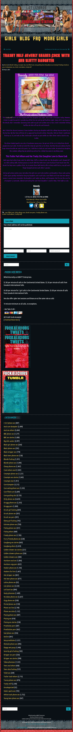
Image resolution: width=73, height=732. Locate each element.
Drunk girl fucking (58, 65)
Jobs (46, 724)
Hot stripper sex (9, 575)
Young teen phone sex (11, 698)
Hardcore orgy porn (10, 564)
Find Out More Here (12, 320)
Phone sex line (9, 607)
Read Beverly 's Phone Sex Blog (36, 202)
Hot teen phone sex (10, 578)
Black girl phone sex (11, 444)
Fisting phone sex (10, 528)
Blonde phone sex (10, 463)
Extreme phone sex (10, 524)
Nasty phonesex (9, 593)
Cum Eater (8, 49)
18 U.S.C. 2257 (32, 724)
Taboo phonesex (9, 662)
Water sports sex (9, 691)
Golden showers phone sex (13, 553)
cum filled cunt (9, 212)
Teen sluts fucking (10, 669)
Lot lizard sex (8, 589)
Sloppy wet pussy (9, 647)
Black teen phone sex (11, 455)
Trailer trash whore (20, 67)
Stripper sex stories (10, 658)
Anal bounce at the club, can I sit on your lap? (56, 49)
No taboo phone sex (11, 597)
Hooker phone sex (10, 568)
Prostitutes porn (9, 626)
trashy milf (18, 214)
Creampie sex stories (11, 477)
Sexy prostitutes (9, 640)
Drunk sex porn (9, 517)
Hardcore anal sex (10, 560)
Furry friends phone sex (12, 539)
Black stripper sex (10, 452)
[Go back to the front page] (36, 19)
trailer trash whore (8, 214)
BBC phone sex (9, 434)
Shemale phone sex (10, 644)
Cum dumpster (9, 484)
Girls (11, 38)
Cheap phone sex (10, 466)
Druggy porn (8, 506)
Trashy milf (29, 67)
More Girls (56, 38)
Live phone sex (9, 586)
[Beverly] (36, 192)
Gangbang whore (10, 546)
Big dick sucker (9, 441)
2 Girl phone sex (9, 423)
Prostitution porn (10, 629)
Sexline (6, 636)
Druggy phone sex (10, 502)
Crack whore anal (10, 470)
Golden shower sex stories (13, 549)
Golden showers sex (10, 557)
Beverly (6, 65)
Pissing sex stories (10, 622)
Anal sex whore (9, 430)
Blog (25, 38)
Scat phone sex (9, 633)
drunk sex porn (30, 212)
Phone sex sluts (9, 611)
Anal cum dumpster (10, 426)
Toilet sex (7, 673)
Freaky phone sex (9, 67)
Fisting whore (8, 531)
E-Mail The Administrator (22, 727)
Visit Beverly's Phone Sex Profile (36, 199)
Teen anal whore (9, 665)
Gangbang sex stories (11, 542)
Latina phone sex (10, 582)
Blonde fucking (14, 65)
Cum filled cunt (30, 65)
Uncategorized (9, 687)
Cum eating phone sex (11, 488)
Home (27, 724)
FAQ (37, 38)
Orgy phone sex (9, 600)
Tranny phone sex (10, 680)
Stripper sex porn (10, 655)
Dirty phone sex (48, 65)
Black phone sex (9, 448)
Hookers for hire (9, 571)
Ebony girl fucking (10, 521)
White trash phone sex (12, 694)
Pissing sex (7, 618)
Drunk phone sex (10, 513)
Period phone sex (10, 604)
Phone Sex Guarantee (40, 724)
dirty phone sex (20, 212)
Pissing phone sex (10, 615)
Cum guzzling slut (39, 65)
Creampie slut (22, 65)
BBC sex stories (9, 437)
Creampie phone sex (11, 473)
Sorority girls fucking (11, 651)
